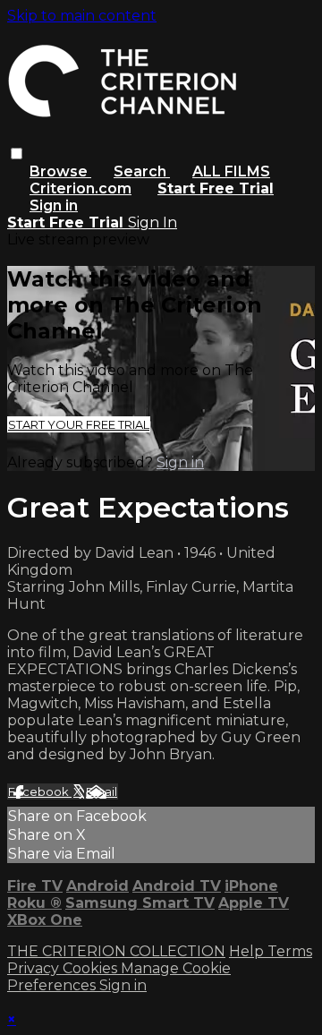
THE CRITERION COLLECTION (116, 951)
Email (101, 791)
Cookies (92, 968)
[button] (16, 153)
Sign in (54, 205)
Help (248, 951)
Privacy (35, 968)
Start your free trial (78, 424)
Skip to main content (82, 15)
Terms (289, 951)
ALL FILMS (231, 171)
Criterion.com (80, 188)
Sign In (152, 222)
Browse (60, 171)
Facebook (40, 791)
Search (142, 171)
